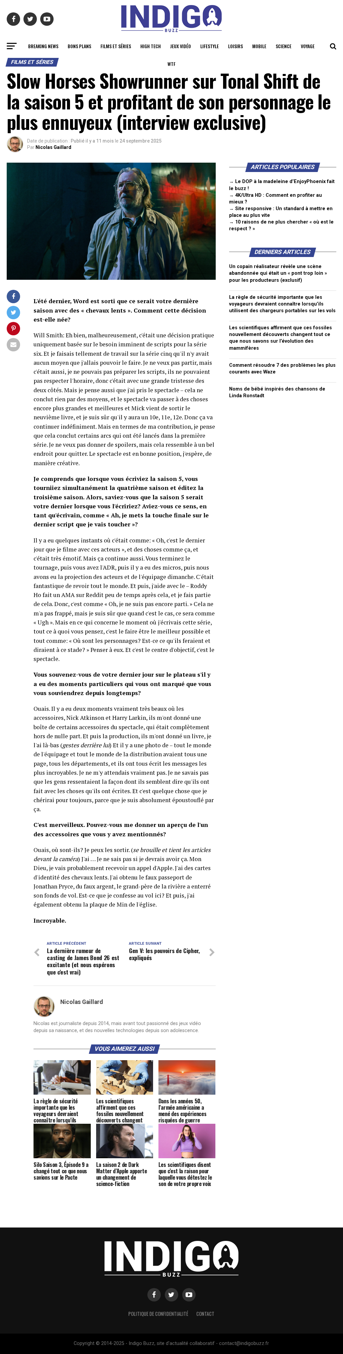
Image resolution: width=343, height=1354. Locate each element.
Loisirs (235, 46)
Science (283, 46)
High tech (150, 46)
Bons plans (79, 46)
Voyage (308, 46)
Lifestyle (209, 46)
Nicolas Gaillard (53, 147)
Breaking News (43, 46)
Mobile (259, 46)
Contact (205, 1313)
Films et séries (115, 46)
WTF (171, 63)
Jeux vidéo (180, 46)
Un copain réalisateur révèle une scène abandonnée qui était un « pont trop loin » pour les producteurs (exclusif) (278, 273)
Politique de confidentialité (158, 1313)
